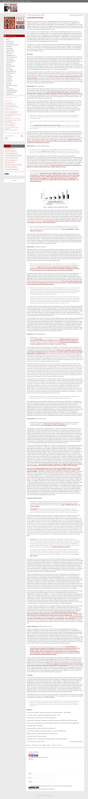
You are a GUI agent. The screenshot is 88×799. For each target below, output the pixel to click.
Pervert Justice (9, 76)
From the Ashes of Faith (11, 57)
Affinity (7, 39)
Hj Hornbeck (19, 118)
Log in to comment (58, 745)
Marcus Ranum (13, 103)
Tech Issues (17, 1)
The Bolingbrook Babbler (12, 90)
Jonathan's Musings (10, 66)
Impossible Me (9, 62)
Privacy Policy (10, 1)
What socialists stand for (10, 105)
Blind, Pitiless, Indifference (11, 167)
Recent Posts (28, 1)
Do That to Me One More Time (12, 111)
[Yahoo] (34, 755)
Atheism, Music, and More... (12, 45)
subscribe (59, 786)
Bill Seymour (9, 46)
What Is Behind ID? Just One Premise (13, 164)
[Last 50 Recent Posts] (8, 100)
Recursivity (8, 83)
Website (30, 781)
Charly (13, 115)
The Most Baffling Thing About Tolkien (13, 114)
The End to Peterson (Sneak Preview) (36, 15)
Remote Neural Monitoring (11, 153)
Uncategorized (48, 745)
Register (7, 137)
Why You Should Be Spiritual (11, 157)
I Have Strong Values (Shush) (11, 169)
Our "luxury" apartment (10, 124)
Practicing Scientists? (10, 162)
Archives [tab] (21, 146)
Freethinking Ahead (10, 55)
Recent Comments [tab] (15, 146)
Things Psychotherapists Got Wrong (13, 155)
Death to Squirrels (10, 52)
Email (30, 777)
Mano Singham (9, 69)
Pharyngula (8, 78)
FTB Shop (22, 1)
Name (30, 773)
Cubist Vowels (9, 48)
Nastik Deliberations (10, 73)
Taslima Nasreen (10, 89)
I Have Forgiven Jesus (11, 60)
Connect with (32, 753)
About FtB (5, 1)
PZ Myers (14, 109)
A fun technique (8, 102)
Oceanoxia (8, 74)
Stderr (7, 87)
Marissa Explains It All (11, 71)
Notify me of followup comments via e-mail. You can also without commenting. (51, 786)
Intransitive (8, 64)
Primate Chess (9, 80)
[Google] (32, 755)
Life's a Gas (8, 67)
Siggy (14, 125)
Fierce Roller (9, 53)
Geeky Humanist (10, 59)
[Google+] (30, 755)
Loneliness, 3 (7, 117)
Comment (31, 759)
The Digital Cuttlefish (11, 92)
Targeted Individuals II (10, 148)
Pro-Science (8, 82)
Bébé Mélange (15, 112)
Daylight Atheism (10, 50)
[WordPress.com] (37, 755)
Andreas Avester (10, 43)
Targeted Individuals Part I (11, 151)
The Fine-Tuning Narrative (11, 160)
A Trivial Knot (9, 37)
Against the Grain (10, 41)
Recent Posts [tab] (7, 146)
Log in (6, 139)
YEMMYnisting (9, 94)
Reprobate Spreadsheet (11, 85)
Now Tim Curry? (8, 108)
